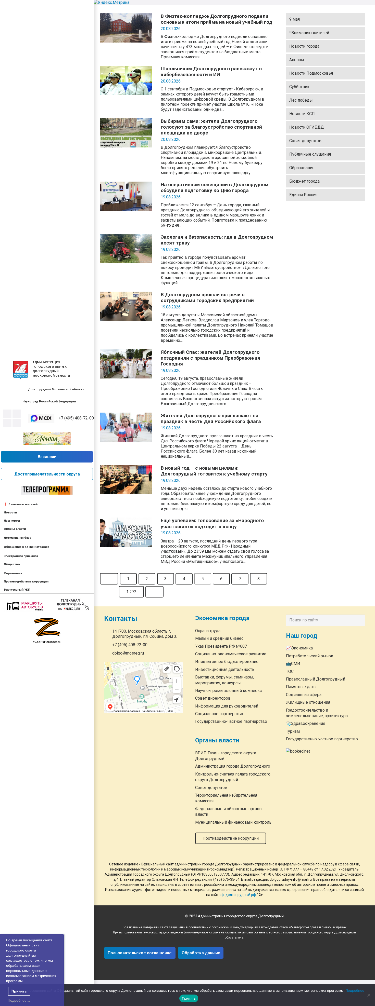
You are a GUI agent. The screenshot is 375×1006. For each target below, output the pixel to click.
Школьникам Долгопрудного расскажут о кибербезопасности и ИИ (211, 71)
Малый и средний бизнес (219, 638)
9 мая (294, 19)
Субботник (299, 86)
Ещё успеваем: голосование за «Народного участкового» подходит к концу (212, 523)
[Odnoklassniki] (16, 414)
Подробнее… (19, 1000)
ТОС (290, 671)
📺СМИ (293, 663)
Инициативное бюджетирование (226, 661)
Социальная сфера (303, 694)
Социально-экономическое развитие (230, 653)
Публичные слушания (310, 154)
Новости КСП (302, 113)
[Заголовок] (16, 423)
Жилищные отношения (308, 702)
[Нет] (368, 995)
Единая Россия (303, 194)
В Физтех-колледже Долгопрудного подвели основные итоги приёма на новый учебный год (216, 19)
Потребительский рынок (309, 656)
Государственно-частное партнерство (231, 721)
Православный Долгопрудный (315, 679)
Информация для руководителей (226, 706)
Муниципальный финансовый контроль (233, 822)
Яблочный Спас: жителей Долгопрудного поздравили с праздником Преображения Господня (210, 358)
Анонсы (296, 59)
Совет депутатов (305, 140)
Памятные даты (301, 687)
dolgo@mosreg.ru (128, 653)
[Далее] (154, 591)
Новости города (304, 46)
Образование (302, 167)
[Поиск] (359, 620)
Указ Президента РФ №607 (221, 646)
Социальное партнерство (219, 713)
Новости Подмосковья (311, 73)
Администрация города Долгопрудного (232, 766)
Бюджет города (304, 181)
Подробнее (355, 990)
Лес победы (301, 100)
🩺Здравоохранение (305, 723)
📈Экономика (299, 648)
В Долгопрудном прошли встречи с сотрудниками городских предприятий (207, 297)
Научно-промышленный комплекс (228, 690)
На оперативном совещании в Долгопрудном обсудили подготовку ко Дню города (214, 187)
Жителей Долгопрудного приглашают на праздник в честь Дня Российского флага (211, 418)
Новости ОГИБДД (306, 127)
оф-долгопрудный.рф (237, 895)
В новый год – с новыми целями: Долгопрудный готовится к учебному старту (214, 471)
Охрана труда (207, 630)
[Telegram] (7, 423)
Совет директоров (213, 698)
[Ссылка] (21, 370)
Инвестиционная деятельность (224, 669)
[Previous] (109, 578)
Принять (189, 998)
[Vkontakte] (7, 414)
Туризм (293, 731)
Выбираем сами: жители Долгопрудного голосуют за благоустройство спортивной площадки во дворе (211, 127)
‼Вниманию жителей (309, 32)
